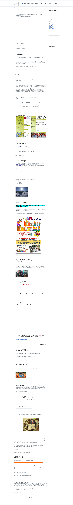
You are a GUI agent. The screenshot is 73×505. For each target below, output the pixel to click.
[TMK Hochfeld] (17, 3)
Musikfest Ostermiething (21, 385)
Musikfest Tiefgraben (51, 26)
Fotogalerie (25, 171)
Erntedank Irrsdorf (51, 28)
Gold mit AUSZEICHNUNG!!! (21, 13)
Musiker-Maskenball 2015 (21, 161)
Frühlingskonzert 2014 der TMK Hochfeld (24, 397)
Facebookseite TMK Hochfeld (54, 47)
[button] (27, 3)
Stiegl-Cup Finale (19, 54)
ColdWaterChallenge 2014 (21, 364)
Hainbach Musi (52, 51)
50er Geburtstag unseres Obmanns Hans (23, 413)
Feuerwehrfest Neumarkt (21, 41)
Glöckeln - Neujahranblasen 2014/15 (23, 259)
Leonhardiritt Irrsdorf (51, 34)
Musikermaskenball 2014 (19, 457)
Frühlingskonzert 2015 (20, 115)
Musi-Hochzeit (51, 20)
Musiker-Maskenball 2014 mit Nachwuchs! (23, 436)
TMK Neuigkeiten (17, 40)
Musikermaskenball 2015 (21, 202)
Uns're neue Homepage (21, 143)
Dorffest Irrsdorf (51, 22)
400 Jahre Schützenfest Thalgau (22, 350)
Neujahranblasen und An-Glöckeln (21, 482)
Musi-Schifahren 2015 (20, 177)
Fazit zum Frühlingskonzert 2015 (23, 75)
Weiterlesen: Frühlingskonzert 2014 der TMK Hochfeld (23, 408)
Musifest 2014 (19, 282)
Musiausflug (50, 30)
